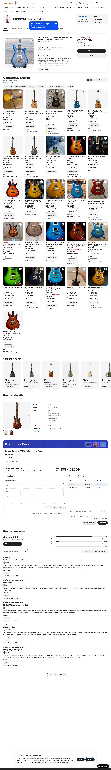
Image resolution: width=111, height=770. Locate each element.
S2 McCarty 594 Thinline (31, 381)
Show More (51, 420)
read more (79, 567)
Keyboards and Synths (28, 7)
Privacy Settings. (63, 762)
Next (61, 674)
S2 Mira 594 (86, 381)
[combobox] (23, 458)
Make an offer (9, 126)
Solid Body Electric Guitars (56, 428)
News (74, 7)
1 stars (53, 546)
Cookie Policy (23, 762)
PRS (49, 404)
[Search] (71, 3)
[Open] (43, 457)
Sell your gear (82, 3)
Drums (47, 7)
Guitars (6, 7)
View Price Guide (88, 522)
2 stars (53, 544)
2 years (62, 507)
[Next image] (31, 53)
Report (6, 573)
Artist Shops (88, 7)
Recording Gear (40, 7)
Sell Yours (102, 522)
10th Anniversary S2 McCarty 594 (49, 381)
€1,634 (99, 484)
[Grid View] (88, 80)
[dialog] (55, 759)
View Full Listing (43, 69)
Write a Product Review (12, 544)
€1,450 (99, 488)
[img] (58, 48)
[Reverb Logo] (8, 3)
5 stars (53, 536)
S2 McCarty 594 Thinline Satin (70, 381)
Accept (89, 759)
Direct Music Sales (48, 48)
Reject (81, 759)
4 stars (53, 539)
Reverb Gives (96, 7)
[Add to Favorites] (43, 19)
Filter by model (9, 454)
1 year (56, 507)
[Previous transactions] (101, 511)
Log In (106, 3)
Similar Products (16, 28)
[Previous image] (7, 53)
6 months (49, 507)
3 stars (53, 541)
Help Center (104, 7)
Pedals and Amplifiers (15, 7)
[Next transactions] (104, 511)
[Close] (56, 23)
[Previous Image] (6, 415)
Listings (5, 28)
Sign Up (102, 3)
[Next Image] (28, 415)
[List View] (91, 80)
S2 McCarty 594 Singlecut (9, 381)
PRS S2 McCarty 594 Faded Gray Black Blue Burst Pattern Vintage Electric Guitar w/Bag (55, 38)
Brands (69, 7)
